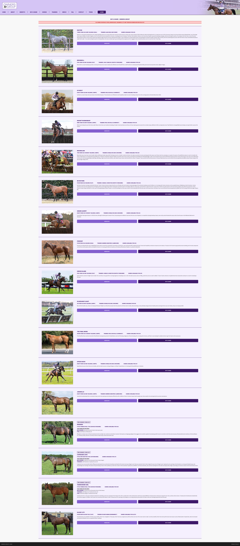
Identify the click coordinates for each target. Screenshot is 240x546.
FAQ (72, 12)
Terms (91, 12)
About (13, 12)
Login (102, 12)
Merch (64, 12)
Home (4, 12)
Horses (44, 12)
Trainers (54, 12)
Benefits (22, 12)
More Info (107, 43)
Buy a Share (33, 12)
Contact (81, 12)
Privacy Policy (235, 544)
